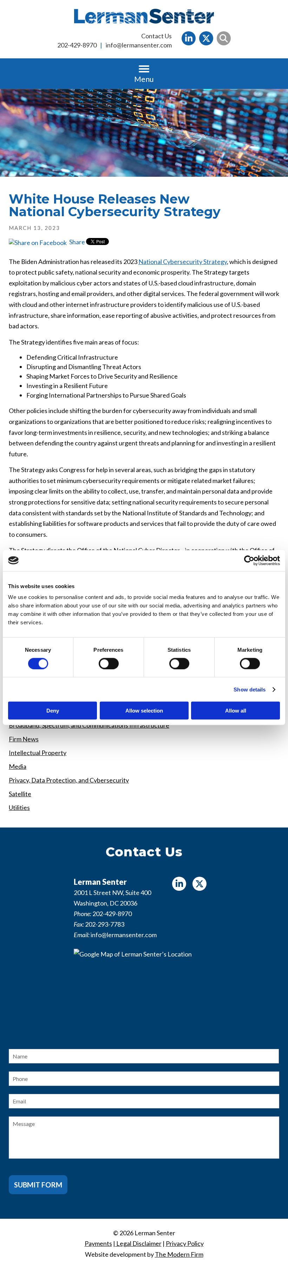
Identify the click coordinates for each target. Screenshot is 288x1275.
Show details (250, 689)
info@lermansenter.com (139, 45)
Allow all (235, 711)
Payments (98, 1243)
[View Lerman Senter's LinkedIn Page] (189, 38)
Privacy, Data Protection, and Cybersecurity (69, 780)
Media (17, 766)
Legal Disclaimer (138, 1243)
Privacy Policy (185, 1243)
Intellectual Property (37, 752)
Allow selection (144, 711)
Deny (52, 711)
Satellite (20, 794)
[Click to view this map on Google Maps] (144, 993)
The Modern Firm (179, 1254)
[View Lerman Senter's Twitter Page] (206, 38)
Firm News (24, 739)
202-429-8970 (77, 45)
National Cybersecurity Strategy (182, 261)
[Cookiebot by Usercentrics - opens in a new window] (249, 560)
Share (76, 242)
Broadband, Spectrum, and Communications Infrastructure (89, 725)
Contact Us (156, 36)
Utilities (19, 807)
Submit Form (38, 1184)
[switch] (109, 663)
